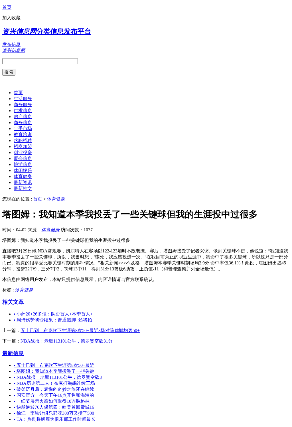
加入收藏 (11, 17)
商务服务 (23, 104)
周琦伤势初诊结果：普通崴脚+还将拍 (53, 319)
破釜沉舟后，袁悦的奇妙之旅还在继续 (54, 389)
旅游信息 (23, 164)
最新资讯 (23, 182)
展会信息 (23, 158)
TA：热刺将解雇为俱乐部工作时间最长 (55, 419)
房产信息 (23, 116)
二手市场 (23, 128)
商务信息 (23, 122)
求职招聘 (23, 140)
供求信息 (23, 110)
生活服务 (23, 98)
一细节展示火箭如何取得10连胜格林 (52, 401)
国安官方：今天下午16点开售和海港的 (54, 395)
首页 (6, 7)
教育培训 (23, 134)
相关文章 (13, 302)
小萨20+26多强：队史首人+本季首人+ (53, 313)
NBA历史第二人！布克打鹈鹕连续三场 (54, 383)
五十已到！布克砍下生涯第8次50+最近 (54, 365)
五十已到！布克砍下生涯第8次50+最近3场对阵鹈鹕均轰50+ (80, 330)
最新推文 (23, 188)
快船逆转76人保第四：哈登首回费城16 (54, 407)
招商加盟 (23, 146)
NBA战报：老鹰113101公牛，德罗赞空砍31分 (67, 341)
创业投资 (23, 152)
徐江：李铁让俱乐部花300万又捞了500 (54, 413)
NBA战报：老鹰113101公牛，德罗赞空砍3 (58, 377)
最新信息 (13, 353)
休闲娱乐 (23, 170)
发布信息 (11, 44)
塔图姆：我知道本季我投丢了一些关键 (54, 371)
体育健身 (23, 176)
